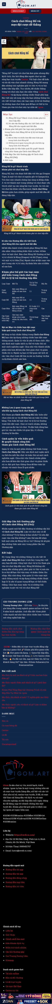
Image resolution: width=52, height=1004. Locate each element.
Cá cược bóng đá (9, 725)
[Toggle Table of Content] (45, 114)
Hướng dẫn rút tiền (15, 886)
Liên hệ (9, 930)
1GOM (7, 646)
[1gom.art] (26, 4)
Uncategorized (9, 744)
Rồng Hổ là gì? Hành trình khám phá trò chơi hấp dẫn (27, 119)
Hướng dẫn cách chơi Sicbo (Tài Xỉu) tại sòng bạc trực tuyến (13, 631)
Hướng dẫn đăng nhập (16, 878)
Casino (26, 18)
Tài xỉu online (12, 973)
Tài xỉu (5, 739)
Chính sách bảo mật (15, 939)
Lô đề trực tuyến (13, 982)
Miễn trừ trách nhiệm (16, 947)
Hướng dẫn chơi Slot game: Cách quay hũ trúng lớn (40, 631)
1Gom (34, 605)
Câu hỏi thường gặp (15, 952)
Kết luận (9, 160)
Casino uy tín (12, 990)
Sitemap (10, 960)
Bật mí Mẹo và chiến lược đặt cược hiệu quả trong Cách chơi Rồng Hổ (25, 139)
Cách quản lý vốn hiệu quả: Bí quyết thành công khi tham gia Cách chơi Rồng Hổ (24, 150)
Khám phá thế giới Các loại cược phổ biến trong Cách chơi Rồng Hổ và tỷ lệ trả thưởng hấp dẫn (25, 132)
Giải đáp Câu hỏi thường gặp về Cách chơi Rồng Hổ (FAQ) (24, 155)
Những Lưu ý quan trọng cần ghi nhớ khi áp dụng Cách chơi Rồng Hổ (26, 144)
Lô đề (4, 735)
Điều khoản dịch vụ (15, 943)
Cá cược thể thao (13, 986)
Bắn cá (5, 721)
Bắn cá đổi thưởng (14, 977)
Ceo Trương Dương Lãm (35, 32)
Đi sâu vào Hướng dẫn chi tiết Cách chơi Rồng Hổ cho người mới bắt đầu (26, 124)
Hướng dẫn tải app (14, 869)
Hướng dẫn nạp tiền (15, 882)
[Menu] (4, 4)
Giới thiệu (10, 935)
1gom (41, 107)
